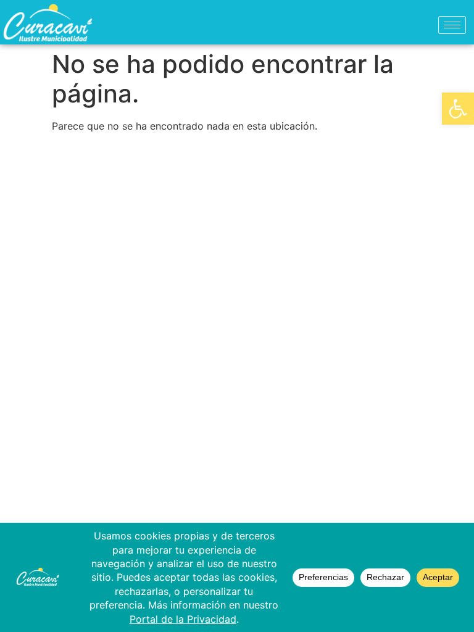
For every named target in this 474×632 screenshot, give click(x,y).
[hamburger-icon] (452, 25)
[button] (458, 109)
